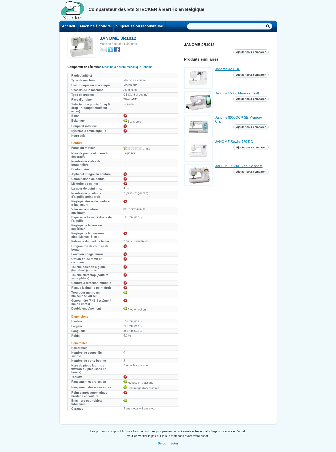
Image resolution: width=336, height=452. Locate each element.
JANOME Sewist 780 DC (234, 142)
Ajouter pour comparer (251, 52)
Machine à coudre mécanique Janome (127, 67)
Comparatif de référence (84, 67)
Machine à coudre (95, 26)
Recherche (268, 26)
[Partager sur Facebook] (117, 49)
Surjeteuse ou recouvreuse (139, 26)
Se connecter (168, 443)
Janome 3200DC (227, 69)
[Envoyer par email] (103, 49)
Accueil (68, 26)
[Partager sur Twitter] (110, 49)
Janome (131, 43)
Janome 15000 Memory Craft (237, 93)
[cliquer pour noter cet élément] (132, 148)
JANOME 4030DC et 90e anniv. (239, 166)
